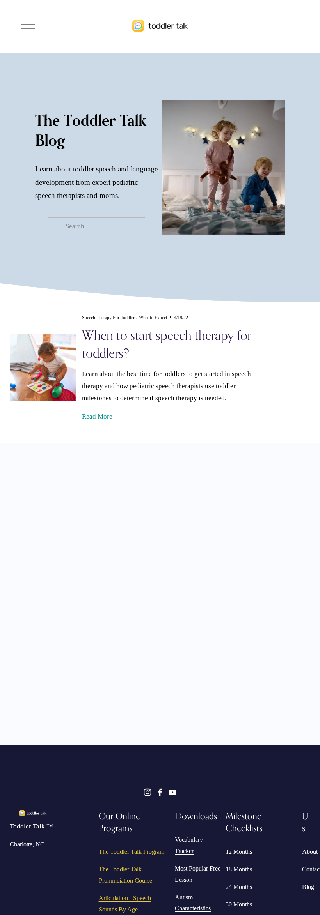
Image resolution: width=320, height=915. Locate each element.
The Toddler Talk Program (131, 851)
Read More (97, 416)
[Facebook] (160, 792)
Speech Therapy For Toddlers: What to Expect (124, 317)
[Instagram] (147, 792)
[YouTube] (172, 792)
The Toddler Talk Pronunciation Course (125, 875)
